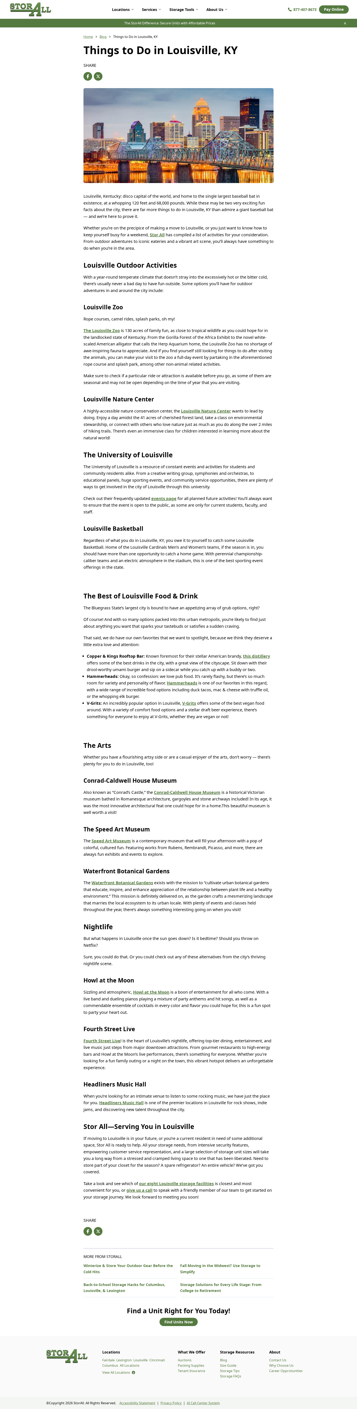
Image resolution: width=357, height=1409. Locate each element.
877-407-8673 (305, 9)
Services (149, 9)
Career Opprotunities (286, 1371)
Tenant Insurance (191, 1371)
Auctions (185, 1360)
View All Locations (118, 1372)
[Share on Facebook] (87, 76)
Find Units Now (178, 1321)
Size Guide (228, 1365)
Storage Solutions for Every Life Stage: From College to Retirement (221, 1287)
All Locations (129, 1365)
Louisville (140, 1360)
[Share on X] (98, 76)
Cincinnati (157, 1360)
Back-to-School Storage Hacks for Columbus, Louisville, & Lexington (124, 1287)
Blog (103, 36)
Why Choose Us (281, 1365)
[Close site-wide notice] (345, 23)
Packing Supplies (191, 1365)
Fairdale (108, 1360)
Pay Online (334, 9)
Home (88, 36)
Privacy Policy (171, 1403)
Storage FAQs (230, 1376)
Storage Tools (181, 9)
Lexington (124, 1360)
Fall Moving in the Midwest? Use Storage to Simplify (220, 1268)
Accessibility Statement (137, 1403)
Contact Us (277, 1360)
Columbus (110, 1365)
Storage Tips (230, 1371)
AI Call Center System (203, 1403)
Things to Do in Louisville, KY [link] (135, 36)
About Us (214, 9)
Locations (121, 9)
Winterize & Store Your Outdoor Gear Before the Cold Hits (128, 1268)
